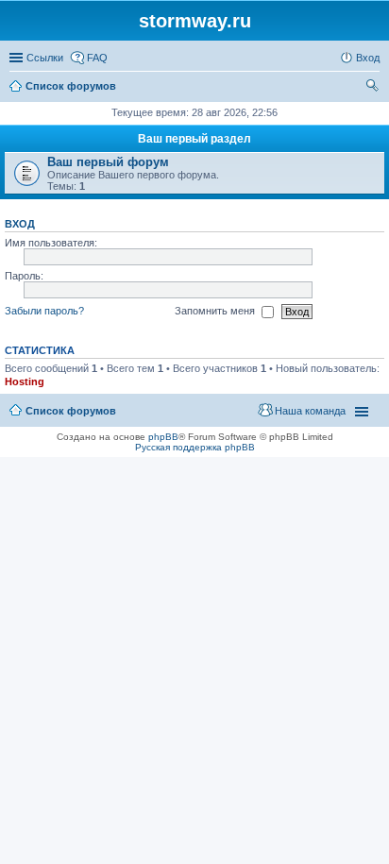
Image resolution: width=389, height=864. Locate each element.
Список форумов (70, 410)
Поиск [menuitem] (374, 87)
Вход (20, 223)
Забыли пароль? (44, 310)
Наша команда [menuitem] (310, 410)
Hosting (24, 381)
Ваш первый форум (108, 162)
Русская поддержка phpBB (195, 447)
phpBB (163, 437)
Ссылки (44, 57)
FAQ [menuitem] (97, 57)
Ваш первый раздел (194, 138)
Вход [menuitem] (368, 57)
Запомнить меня (216, 310)
